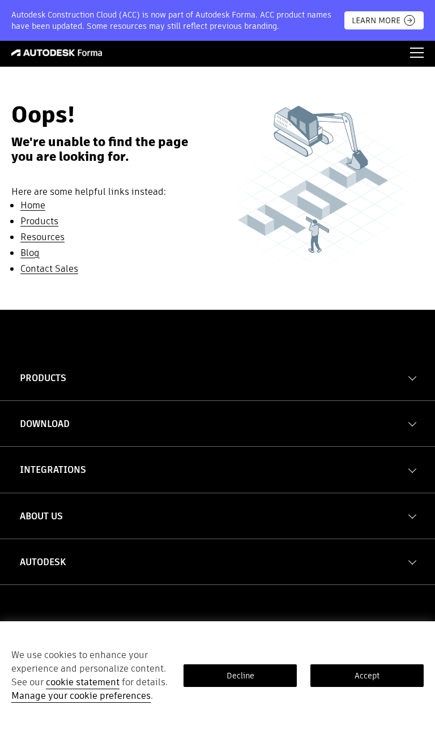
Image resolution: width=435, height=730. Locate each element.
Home (32, 205)
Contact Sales (49, 268)
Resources (42, 237)
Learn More (376, 20)
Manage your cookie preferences (81, 695)
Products (39, 221)
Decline (240, 675)
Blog (30, 252)
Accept (367, 675)
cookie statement (83, 682)
